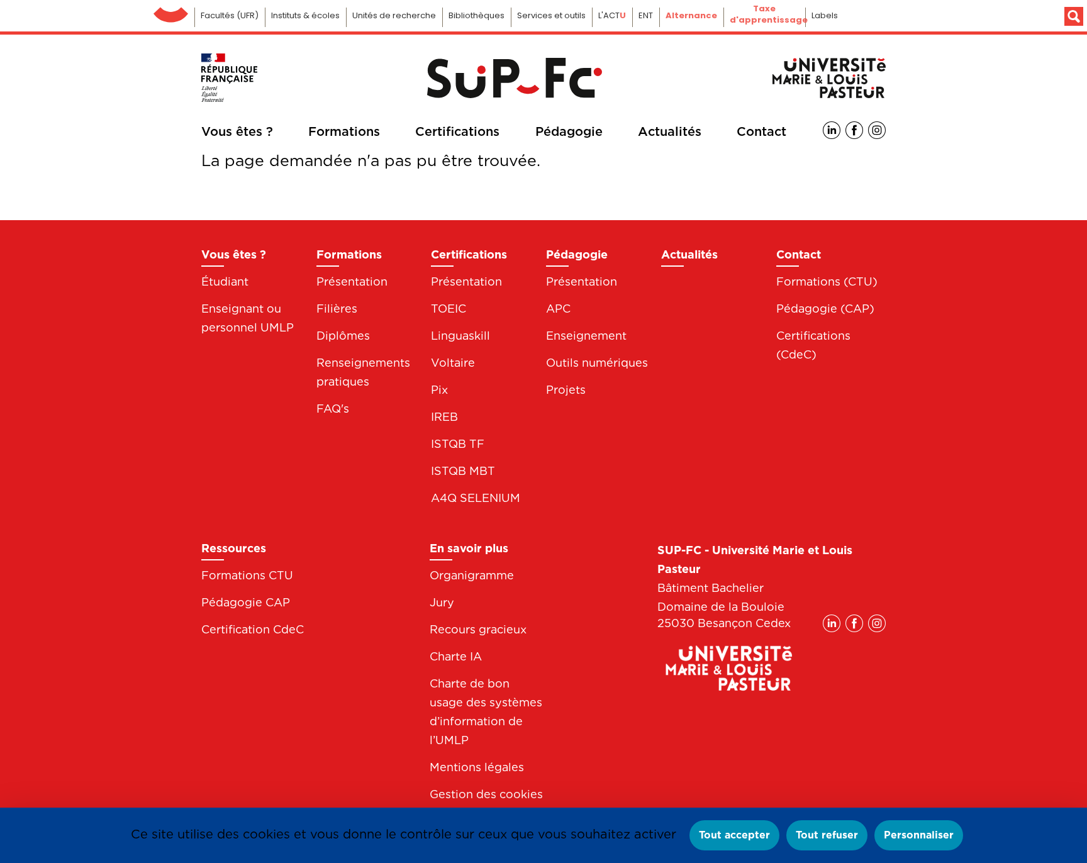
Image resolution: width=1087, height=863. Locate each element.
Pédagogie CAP (245, 602)
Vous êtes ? (237, 131)
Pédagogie (569, 131)
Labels (824, 15)
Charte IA (456, 656)
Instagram (877, 130)
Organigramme (472, 575)
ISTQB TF (457, 443)
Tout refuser (827, 835)
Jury (442, 602)
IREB (444, 416)
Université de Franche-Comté (170, 11)
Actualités (669, 131)
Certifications (457, 131)
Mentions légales (477, 767)
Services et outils (551, 15)
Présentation (351, 281)
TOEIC (448, 308)
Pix (439, 389)
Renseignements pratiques (363, 372)
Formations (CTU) (827, 281)
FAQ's (332, 408)
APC (558, 308)
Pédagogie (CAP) (825, 308)
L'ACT (612, 15)
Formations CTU (247, 575)
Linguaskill (460, 335)
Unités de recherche (394, 15)
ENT (645, 15)
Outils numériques (597, 362)
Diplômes (343, 335)
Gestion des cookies (486, 794)
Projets (566, 389)
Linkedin (831, 130)
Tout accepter (734, 835)
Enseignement (586, 335)
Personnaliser (919, 835)
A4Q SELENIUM (475, 497)
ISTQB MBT (463, 470)
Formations (344, 131)
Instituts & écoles (305, 15)
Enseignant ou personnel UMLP (247, 318)
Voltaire (453, 362)
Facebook (854, 130)
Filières (336, 308)
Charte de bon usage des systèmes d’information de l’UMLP (486, 712)
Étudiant (224, 281)
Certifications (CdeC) (813, 345)
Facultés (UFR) (230, 15)
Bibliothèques (476, 15)
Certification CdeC (252, 629)
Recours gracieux (478, 629)
